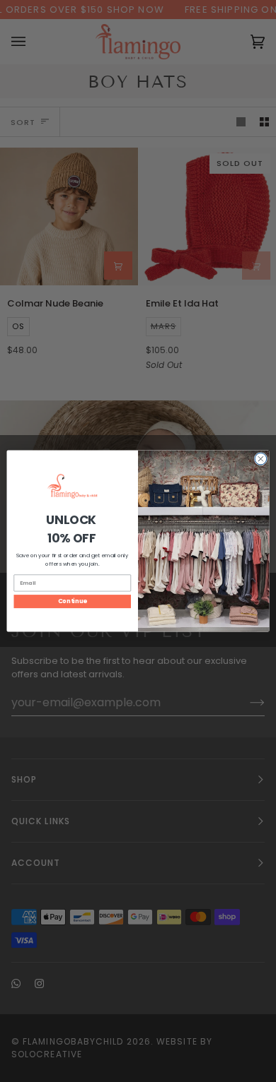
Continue (72, 601)
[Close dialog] (261, 459)
